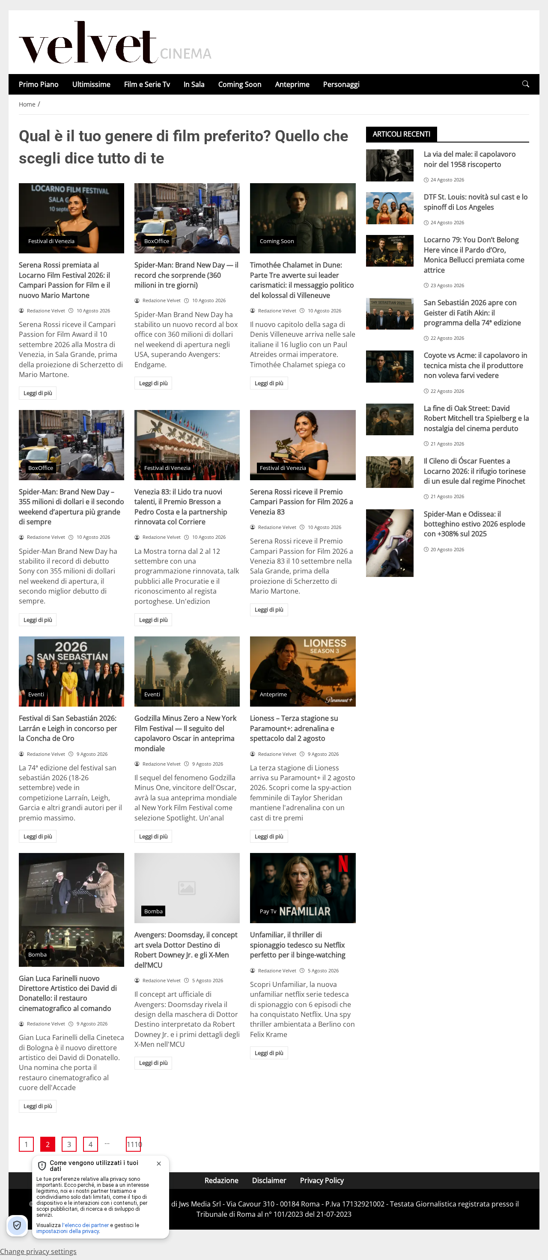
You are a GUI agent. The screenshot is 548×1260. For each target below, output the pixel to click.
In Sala (194, 84)
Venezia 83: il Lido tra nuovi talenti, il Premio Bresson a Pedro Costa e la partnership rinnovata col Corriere (180, 506)
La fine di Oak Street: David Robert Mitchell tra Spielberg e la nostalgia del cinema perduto (476, 418)
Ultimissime (91, 84)
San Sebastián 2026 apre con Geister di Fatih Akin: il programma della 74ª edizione (472, 312)
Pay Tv (268, 911)
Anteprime (292, 84)
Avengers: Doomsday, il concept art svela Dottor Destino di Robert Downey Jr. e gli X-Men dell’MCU (186, 949)
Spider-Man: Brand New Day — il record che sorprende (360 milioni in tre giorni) (186, 275)
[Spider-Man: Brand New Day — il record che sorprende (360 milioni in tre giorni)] (187, 218)
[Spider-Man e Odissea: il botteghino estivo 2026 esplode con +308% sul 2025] (390, 543)
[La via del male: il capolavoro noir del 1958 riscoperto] (390, 165)
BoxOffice (156, 241)
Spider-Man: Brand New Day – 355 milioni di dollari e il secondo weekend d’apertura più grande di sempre (71, 506)
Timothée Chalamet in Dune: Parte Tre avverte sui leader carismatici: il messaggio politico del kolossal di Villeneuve (302, 280)
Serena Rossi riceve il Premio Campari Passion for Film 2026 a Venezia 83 (301, 502)
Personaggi (341, 84)
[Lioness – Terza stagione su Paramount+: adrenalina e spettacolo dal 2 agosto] (302, 671)
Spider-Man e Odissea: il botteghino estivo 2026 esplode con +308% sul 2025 (474, 523)
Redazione (221, 1180)
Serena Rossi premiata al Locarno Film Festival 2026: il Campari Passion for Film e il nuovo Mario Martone (64, 280)
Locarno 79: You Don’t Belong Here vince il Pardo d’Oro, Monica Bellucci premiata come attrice (474, 254)
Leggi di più (38, 393)
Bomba (37, 954)
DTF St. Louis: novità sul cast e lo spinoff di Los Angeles (476, 201)
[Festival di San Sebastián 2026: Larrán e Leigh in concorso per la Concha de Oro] (71, 671)
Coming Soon (240, 84)
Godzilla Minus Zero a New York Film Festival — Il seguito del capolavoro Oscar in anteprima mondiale (185, 733)
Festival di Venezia (51, 241)
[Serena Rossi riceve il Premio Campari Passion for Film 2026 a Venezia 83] (302, 445)
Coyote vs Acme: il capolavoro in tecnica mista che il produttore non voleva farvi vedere (475, 365)
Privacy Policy (322, 1180)
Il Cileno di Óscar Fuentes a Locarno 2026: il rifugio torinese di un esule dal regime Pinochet (475, 471)
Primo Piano (39, 84)
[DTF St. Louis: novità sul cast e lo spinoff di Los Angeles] (390, 208)
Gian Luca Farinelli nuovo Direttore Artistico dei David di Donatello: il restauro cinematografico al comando (68, 993)
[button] (525, 84)
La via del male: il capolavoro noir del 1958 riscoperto (470, 159)
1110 (134, 1144)
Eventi (36, 694)
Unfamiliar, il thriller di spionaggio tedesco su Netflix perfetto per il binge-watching (297, 945)
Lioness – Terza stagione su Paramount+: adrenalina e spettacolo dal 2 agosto (294, 728)
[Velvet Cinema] (115, 41)
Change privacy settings (38, 1251)
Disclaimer (269, 1180)
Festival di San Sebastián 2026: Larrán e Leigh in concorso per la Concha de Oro (68, 728)
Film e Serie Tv (147, 84)
